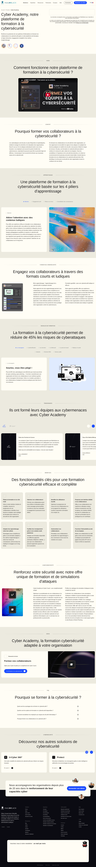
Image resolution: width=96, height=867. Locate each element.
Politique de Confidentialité (82, 22)
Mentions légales (82, 823)
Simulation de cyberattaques (48, 825)
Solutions (25, 2)
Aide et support (81, 809)
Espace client (81, 812)
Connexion (68, 2)
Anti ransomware (46, 812)
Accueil (3, 10)
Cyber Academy (28, 814)
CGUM (80, 821)
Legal (80, 819)
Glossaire (26, 828)
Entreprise (63, 822)
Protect (60, 757)
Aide (61, 2)
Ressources (40, 2)
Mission (62, 828)
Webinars (26, 832)
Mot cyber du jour (64, 818)
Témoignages (27, 830)
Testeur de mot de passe (65, 812)
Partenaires (48, 2)
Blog (26, 823)
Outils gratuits (63, 807)
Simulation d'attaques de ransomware (49, 823)
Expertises (32, 2)
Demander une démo (80, 2)
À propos (55, 2)
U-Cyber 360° (15, 757)
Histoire (62, 830)
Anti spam (44, 809)
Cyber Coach (27, 812)
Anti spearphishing (46, 816)
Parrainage (63, 835)
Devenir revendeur (64, 832)
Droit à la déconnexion (47, 818)
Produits (8, 10)
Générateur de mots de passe (66, 816)
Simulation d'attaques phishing (48, 821)
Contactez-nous (81, 814)
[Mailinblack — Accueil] (8, 2)
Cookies (80, 826)
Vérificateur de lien (64, 814)
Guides (26, 826)
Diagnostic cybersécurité (65, 809)
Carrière (62, 826)
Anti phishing (45, 814)
